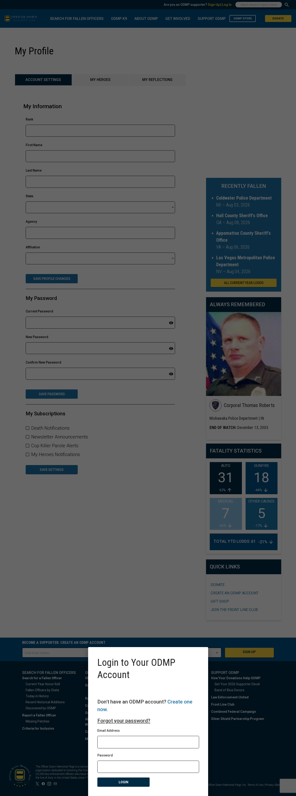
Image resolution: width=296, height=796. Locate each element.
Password (105, 755)
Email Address (108, 730)
